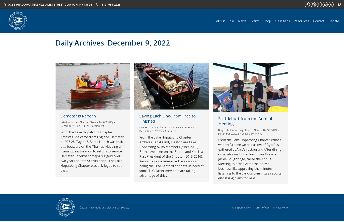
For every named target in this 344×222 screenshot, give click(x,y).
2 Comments (170, 131)
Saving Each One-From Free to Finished (167, 118)
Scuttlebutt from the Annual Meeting (245, 121)
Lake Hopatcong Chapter (75, 122)
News (93, 122)
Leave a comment (94, 126)
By (106, 122)
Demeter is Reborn (78, 116)
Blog (220, 130)
